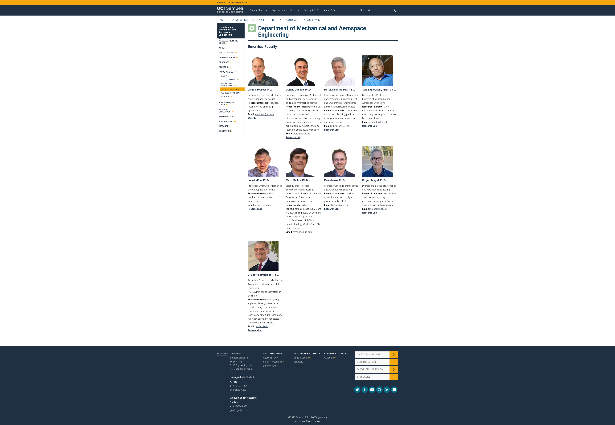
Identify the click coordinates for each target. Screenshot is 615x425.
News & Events (313, 19)
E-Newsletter (226, 117)
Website (252, 118)
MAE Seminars (226, 121)
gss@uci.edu (261, 326)
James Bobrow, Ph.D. (260, 89)
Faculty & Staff (311, 10)
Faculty (224, 76)
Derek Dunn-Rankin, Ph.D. (339, 89)
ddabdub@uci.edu (302, 133)
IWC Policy (225, 97)
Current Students (258, 10)
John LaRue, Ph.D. (258, 180)
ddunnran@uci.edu (340, 126)
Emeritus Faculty (229, 89)
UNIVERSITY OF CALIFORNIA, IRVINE (232, 2)
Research (258, 19)
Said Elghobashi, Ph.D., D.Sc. (379, 89)
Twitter (357, 389)
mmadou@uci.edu (302, 232)
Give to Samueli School (370, 354)
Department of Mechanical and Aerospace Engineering (227, 31)
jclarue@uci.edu (263, 205)
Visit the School (366, 362)
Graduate (224, 62)
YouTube (372, 389)
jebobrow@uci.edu (264, 114)
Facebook (364, 389)
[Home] (230, 8)
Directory (294, 10)
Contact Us (225, 131)
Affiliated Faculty (229, 80)
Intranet (223, 126)
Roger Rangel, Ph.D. (374, 180)
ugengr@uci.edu (238, 389)
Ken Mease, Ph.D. (334, 180)
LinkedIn (387, 389)
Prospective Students (307, 353)
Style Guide (363, 376)
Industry (276, 19)
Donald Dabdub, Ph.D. (298, 89)
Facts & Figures (227, 53)
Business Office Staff (231, 93)
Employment (269, 365)
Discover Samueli (273, 353)
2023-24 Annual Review (370, 369)
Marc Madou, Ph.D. (297, 180)
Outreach (292, 19)
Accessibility (269, 357)
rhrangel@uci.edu (378, 209)
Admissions (240, 19)
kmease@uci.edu (339, 205)
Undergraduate (227, 57)
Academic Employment (225, 110)
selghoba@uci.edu (378, 122)
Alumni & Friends (332, 10)
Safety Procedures (272, 361)
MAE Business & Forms (226, 103)
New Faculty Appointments (227, 85)
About (224, 19)
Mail (394, 389)
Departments (278, 10)
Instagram (379, 389)
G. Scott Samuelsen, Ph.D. (263, 274)
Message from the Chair (228, 42)
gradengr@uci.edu (239, 410)
